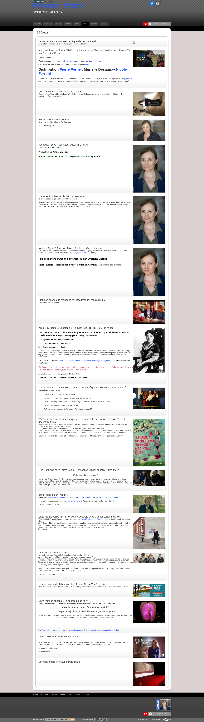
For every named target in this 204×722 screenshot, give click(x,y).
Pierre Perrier (71, 69)
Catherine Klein (95, 61)
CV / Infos (45, 694)
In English (49, 1)
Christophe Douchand (83, 497)
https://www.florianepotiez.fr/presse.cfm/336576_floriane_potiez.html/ (87, 361)
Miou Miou (114, 497)
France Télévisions (74, 501)
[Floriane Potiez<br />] (149, 244)
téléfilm (65, 61)
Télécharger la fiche (159, 24)
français (72, 61)
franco (58, 497)
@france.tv (128, 79)
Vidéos (63, 694)
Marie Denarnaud (102, 497)
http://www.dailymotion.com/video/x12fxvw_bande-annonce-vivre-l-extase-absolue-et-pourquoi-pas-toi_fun (78, 630)
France (87, 65)
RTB (112, 501)
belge (63, 497)
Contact (87, 694)
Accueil (36, 694)
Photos (54, 694)
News (78, 694)
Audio (71, 694)
